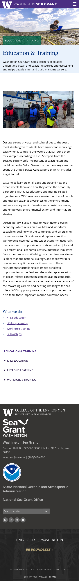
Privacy (43, 577)
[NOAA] (12, 472)
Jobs (25, 577)
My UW (33, 577)
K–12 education (16, 317)
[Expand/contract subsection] (6, 361)
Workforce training (18, 328)
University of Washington (35, 570)
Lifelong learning (17, 323)
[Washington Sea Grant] (16, 428)
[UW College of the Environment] (35, 412)
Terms (52, 577)
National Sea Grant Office (23, 500)
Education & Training (22, 40)
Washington (35, 4)
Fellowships (14, 334)
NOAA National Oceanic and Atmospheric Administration (35, 489)
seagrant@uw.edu (14, 457)
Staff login (61, 570)
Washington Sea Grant (20, 442)
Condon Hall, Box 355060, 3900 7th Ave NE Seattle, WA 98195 (36, 450)
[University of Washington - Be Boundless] (39, 551)
